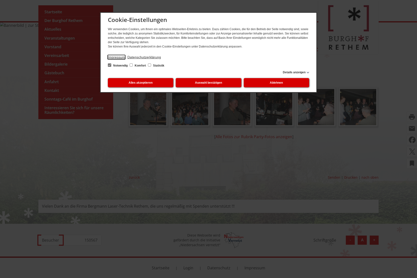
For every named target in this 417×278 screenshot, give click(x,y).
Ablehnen (276, 82)
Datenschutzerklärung (144, 57)
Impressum (116, 57)
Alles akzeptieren (141, 82)
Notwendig (120, 65)
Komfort (140, 65)
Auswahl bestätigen (208, 82)
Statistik (158, 65)
